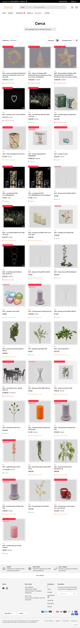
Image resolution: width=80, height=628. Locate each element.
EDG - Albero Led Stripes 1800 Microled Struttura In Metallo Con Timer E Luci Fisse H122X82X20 (40, 75)
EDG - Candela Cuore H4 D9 (10, 311)
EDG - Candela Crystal (61, 154)
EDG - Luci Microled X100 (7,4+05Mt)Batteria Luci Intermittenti (39, 194)
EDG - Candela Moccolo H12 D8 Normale (11, 546)
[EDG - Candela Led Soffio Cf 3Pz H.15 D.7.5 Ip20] (40, 216)
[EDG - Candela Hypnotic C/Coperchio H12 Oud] (66, 98)
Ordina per (5, 40)
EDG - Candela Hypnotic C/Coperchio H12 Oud (65, 115)
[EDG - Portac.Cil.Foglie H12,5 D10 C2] (14, 138)
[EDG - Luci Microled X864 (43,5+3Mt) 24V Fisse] (14, 216)
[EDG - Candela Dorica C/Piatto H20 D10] (66, 411)
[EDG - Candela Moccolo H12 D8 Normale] (14, 529)
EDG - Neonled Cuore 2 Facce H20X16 (13, 114)
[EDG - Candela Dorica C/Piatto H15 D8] (40, 295)
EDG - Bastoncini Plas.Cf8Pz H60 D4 (65, 311)
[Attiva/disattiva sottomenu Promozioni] (42, 13)
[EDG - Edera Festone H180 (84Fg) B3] (66, 256)
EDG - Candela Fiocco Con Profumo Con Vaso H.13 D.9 (64, 507)
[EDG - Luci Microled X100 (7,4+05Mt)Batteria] (14, 177)
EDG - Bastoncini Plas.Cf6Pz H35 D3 (39, 272)
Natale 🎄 (30, 13)
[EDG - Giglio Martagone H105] (14, 451)
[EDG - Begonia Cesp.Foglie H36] (40, 333)
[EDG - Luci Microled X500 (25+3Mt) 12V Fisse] (40, 98)
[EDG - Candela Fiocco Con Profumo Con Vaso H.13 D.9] (66, 490)
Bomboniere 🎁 (20, 13)
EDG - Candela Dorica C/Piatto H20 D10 (64, 428)
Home (4, 13)
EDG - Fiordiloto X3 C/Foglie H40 (63, 232)
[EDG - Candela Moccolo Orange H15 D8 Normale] (40, 411)
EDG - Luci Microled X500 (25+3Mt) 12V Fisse (38, 115)
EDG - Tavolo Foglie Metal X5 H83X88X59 (37, 155)
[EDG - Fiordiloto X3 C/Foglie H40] (66, 216)
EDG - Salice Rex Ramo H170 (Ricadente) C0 (62, 467)
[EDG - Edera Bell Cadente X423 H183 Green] (40, 451)
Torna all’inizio (40, 575)
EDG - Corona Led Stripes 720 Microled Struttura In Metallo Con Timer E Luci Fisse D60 (13, 75)
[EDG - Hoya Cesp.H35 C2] (66, 333)
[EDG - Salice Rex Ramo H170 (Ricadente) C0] (66, 451)
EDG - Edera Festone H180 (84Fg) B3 (65, 272)
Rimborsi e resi (74, 620)
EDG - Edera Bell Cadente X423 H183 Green (39, 467)
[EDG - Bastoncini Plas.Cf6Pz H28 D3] (66, 177)
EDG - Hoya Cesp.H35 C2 (61, 349)
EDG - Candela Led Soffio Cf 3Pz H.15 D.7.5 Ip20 (39, 233)
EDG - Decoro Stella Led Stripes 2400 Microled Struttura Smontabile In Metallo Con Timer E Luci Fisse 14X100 (65, 75)
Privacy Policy (66, 620)
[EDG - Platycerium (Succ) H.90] (66, 372)
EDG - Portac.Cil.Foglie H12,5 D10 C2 (13, 154)
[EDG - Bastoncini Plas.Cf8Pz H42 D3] (40, 372)
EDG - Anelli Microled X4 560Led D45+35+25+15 (12, 273)
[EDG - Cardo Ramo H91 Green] (14, 411)
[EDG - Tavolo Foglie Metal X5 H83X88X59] (40, 138)
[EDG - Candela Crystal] (66, 138)
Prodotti (10, 13)
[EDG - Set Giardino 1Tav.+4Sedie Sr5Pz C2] (14, 372)
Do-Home (8, 620)
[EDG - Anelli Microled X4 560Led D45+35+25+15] (14, 256)
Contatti (47, 13)
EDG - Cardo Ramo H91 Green (11, 427)
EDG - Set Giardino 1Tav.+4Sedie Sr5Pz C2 (12, 389)
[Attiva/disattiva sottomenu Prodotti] (14, 13)
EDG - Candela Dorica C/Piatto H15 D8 (39, 311)
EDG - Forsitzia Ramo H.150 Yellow (38, 506)
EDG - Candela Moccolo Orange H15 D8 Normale (39, 428)
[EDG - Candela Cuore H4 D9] (14, 295)
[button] (76, 7)
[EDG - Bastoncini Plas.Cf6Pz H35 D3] (40, 256)
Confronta (51, 40)
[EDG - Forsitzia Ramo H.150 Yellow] (40, 490)
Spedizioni (58, 620)
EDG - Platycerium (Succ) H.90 (63, 388)
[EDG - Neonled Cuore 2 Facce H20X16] (14, 98)
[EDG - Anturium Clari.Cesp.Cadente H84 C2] (14, 333)
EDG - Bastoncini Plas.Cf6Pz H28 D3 (65, 193)
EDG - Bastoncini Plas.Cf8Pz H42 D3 (39, 388)
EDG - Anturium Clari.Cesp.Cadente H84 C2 (12, 349)
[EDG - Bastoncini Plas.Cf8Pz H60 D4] (66, 295)
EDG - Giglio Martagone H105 (11, 467)
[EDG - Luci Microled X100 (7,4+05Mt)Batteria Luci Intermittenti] (40, 177)
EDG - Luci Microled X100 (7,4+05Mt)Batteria (10, 194)
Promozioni (38, 13)
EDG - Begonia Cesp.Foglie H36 (37, 349)
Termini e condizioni (49, 620)
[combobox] (42, 7)
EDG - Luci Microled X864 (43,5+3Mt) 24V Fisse (13, 233)
